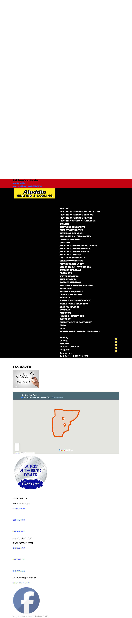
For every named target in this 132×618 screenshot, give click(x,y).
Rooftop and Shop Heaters (76, 285)
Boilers (64, 224)
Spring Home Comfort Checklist (80, 331)
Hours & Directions (72, 316)
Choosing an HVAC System (75, 236)
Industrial (66, 288)
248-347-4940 (19, 571)
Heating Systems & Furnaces (77, 221)
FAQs (62, 328)
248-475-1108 (19, 560)
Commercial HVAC (70, 239)
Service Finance (69, 307)
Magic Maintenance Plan (75, 301)
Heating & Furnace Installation (80, 212)
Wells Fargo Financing (74, 304)
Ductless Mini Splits (72, 227)
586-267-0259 (19, 508)
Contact (65, 319)
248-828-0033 (19, 532)
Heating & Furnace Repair (76, 218)
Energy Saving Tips (71, 230)
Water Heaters (69, 276)
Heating (64, 338)
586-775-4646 (19, 520)
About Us (65, 313)
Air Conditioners (70, 255)
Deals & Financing (71, 295)
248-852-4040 (19, 548)
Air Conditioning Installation (78, 245)
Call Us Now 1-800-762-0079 (27, 186)
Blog (63, 325)
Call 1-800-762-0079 (21, 583)
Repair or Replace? (72, 233)
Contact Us (19, 183)
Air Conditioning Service (75, 249)
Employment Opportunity (76, 322)
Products (64, 344)
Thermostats (68, 279)
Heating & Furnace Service (76, 215)
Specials (65, 298)
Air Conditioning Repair (74, 252)
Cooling (64, 341)
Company (64, 350)
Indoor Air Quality (71, 291)
